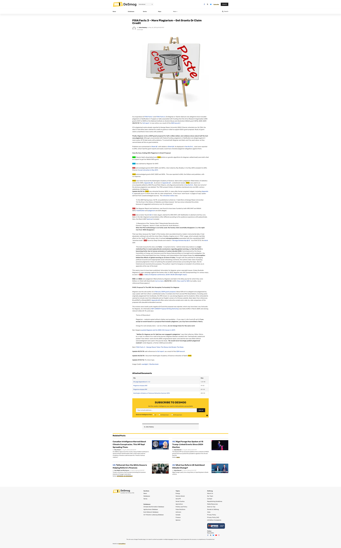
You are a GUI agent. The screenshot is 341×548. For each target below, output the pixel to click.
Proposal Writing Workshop (165, 309)
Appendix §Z (155, 300)
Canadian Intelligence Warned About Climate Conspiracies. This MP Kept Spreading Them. (129, 444)
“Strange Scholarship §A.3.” (181, 240)
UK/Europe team (177, 414)
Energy (178, 493)
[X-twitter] (207, 4)
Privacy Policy (211, 515)
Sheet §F (154, 146)
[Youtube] (216, 535)
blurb (206, 240)
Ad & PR (178, 499)
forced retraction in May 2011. (148, 170)
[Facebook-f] (204, 4)
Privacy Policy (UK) (213, 517)
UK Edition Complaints (214, 520)
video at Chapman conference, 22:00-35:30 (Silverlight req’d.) (165, 274)
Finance (178, 517)
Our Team (210, 496)
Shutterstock (154, 364)
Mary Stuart (117, 449)
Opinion (178, 520)
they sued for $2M (183, 281)
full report (145, 123)
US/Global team (164, 414)
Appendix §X (148, 183)
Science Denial (180, 496)
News (145, 493)
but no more (159, 281)
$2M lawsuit (180, 351)
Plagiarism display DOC (140, 385)
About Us (210, 493)
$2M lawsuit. (175, 123)
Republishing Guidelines (214, 501)
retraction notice (168, 195)
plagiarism (151, 210)
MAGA (178, 457)
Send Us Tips (211, 507)
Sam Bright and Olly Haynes (121, 470)
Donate (224, 4)
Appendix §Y (166, 183)
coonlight (145, 364)
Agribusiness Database (151, 509)
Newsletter (210, 533)
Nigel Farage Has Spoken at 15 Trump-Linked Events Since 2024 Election (187, 444)
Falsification (140, 210)
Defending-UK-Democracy (125, 476)
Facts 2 (160, 117)
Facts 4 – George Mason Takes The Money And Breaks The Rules (160, 347)
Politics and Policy (181, 507)
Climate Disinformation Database (154, 507)
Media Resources (212, 504)
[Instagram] (219, 535)
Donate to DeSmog (213, 509)
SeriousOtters (121, 543)
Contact (209, 499)
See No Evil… (189, 146)
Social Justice (180, 501)
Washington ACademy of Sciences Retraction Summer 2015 (151, 393)
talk (150, 215)
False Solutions (180, 509)
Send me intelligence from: (144, 414)
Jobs (208, 512)
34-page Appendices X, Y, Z (141, 382)
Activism (178, 512)
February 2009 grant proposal (165, 291)
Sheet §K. (171, 146)
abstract (150, 219)
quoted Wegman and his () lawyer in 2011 (158, 330)
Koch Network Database (151, 512)
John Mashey (143, 27)
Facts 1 (149, 117)
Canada (178, 515)
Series (145, 499)
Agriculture (179, 504)
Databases (147, 496)
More (174, 11)
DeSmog (130, 4)
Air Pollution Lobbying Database (154, 515)
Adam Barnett (178, 449)
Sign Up (201, 410)
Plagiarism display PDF (140, 389)
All (155, 414)
